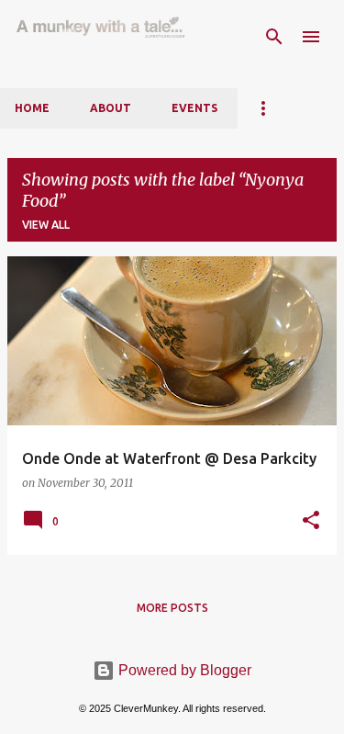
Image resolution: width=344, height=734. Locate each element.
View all (46, 225)
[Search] (274, 37)
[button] (311, 521)
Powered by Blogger (183, 670)
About (110, 108)
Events (194, 108)
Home (32, 108)
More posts (172, 608)
